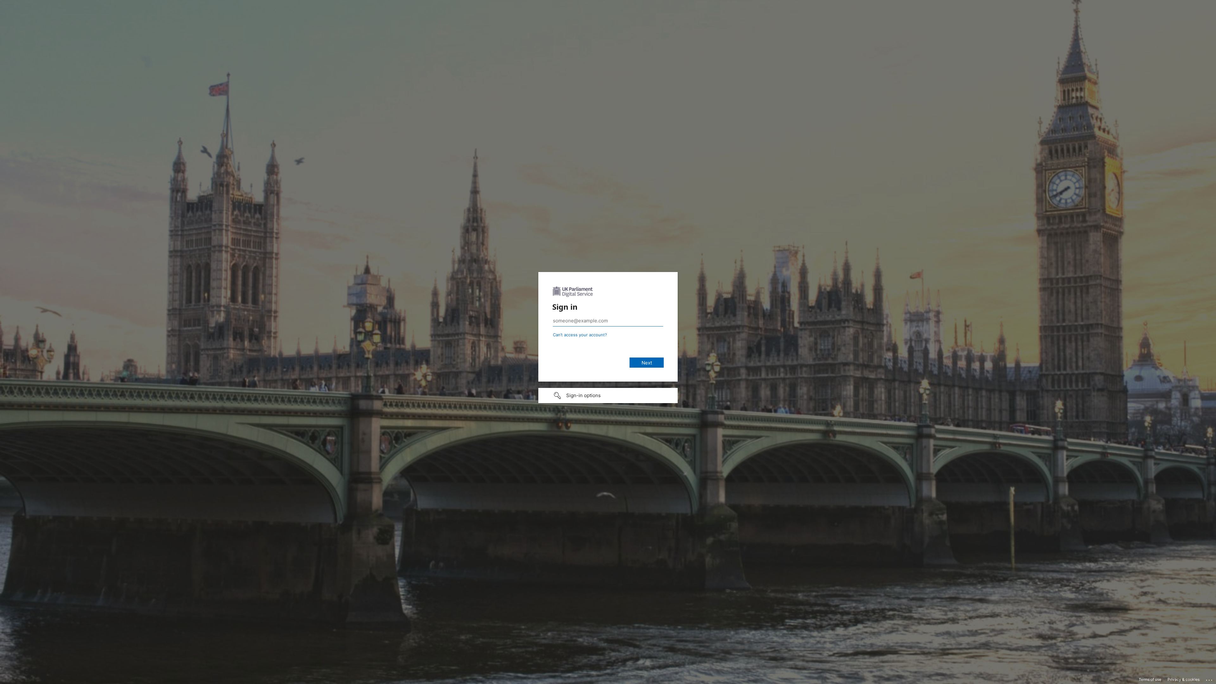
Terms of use (1150, 679)
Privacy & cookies (1184, 679)
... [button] (1209, 678)
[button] (608, 395)
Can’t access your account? (580, 334)
